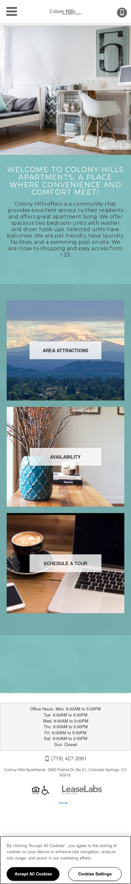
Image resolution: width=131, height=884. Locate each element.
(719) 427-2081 (126, 13)
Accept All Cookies (33, 874)
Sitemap (63, 803)
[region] (65, 860)
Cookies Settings (95, 874)
